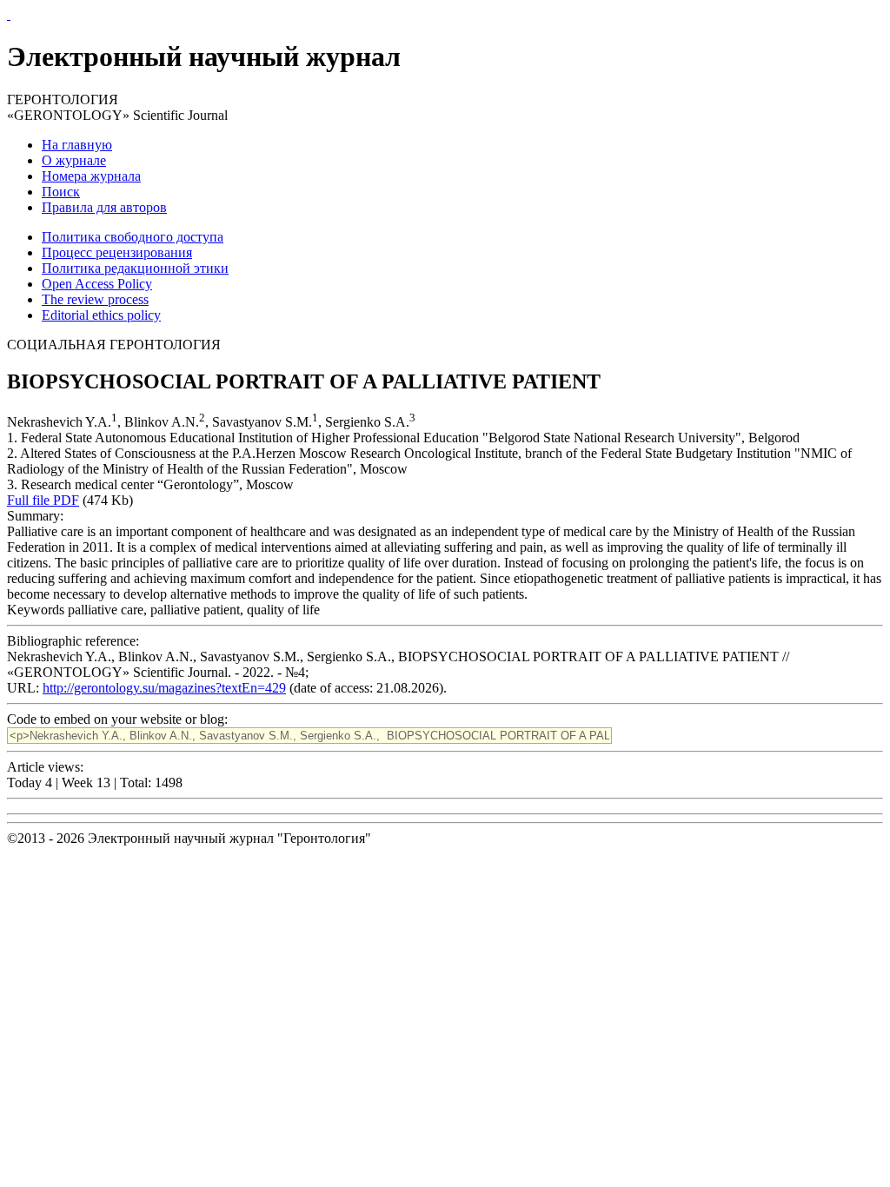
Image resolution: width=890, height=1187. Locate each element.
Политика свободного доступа (132, 236)
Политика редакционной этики (135, 268)
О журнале (74, 160)
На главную (77, 144)
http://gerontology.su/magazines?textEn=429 (164, 687)
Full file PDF (43, 500)
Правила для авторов (104, 207)
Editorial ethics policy (101, 315)
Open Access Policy (97, 283)
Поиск (61, 191)
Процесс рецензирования (117, 252)
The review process (95, 299)
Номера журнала (91, 176)
